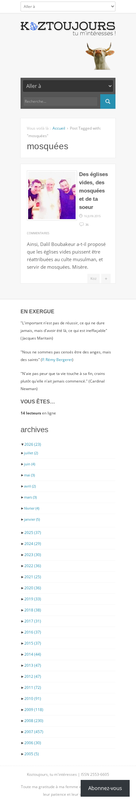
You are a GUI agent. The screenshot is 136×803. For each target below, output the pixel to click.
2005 (31, 754)
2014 (32, 654)
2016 (32, 632)
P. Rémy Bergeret (57, 359)
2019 (32, 599)
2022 (32, 565)
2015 (32, 643)
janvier (32, 519)
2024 (32, 543)
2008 (33, 720)
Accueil (59, 128)
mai (29, 475)
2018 (32, 610)
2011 (32, 687)
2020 (32, 588)
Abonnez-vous (105, 788)
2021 (32, 576)
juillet (31, 453)
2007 (33, 731)
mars (30, 497)
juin (29, 464)
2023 (32, 554)
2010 (32, 698)
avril (30, 486)
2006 (32, 742)
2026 (32, 444)
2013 (32, 665)
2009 (33, 709)
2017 (32, 621)
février (31, 508)
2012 (32, 676)
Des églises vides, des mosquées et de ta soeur (93, 190)
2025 (32, 532)
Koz (93, 278)
